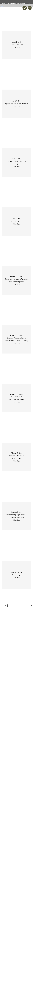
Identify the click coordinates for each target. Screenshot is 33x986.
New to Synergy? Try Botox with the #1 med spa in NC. (16, 3)
